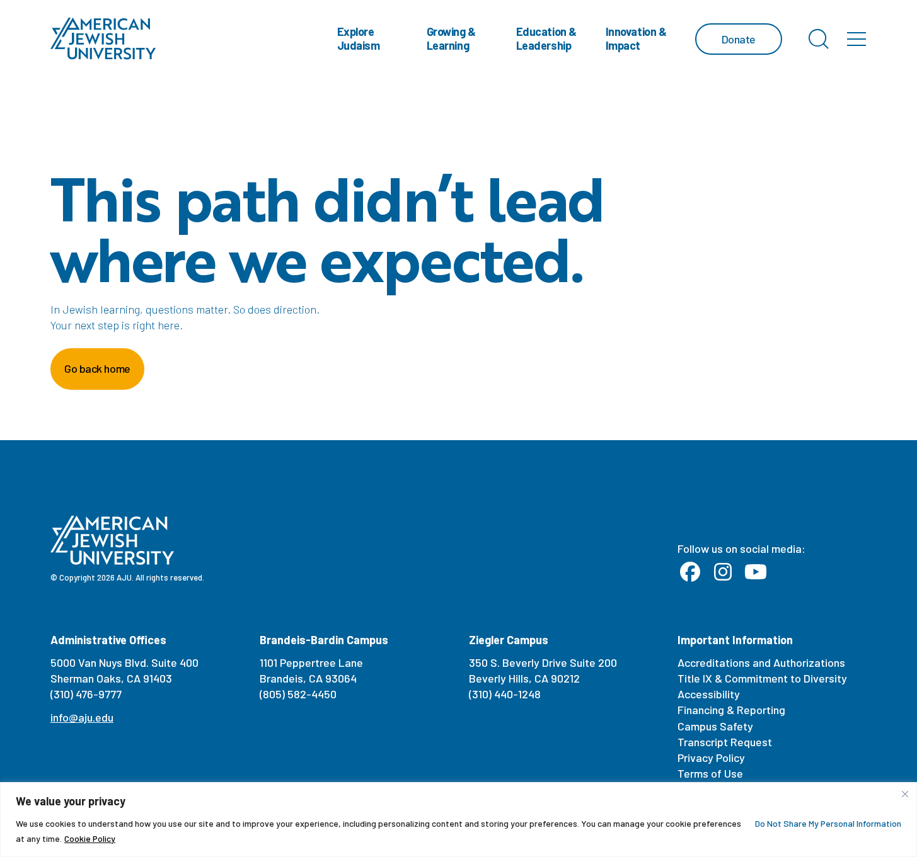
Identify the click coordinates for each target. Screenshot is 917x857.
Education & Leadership (546, 38)
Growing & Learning (451, 38)
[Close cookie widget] (905, 794)
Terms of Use (710, 773)
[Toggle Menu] (856, 39)
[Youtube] (755, 572)
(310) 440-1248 (505, 694)
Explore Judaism (358, 38)
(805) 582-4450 (298, 694)
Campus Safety (715, 726)
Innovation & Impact (636, 38)
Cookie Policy (89, 838)
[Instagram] (722, 572)
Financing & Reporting (731, 710)
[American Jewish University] (103, 39)
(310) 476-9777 (86, 694)
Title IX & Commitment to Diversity (762, 678)
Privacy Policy (711, 757)
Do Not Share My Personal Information (828, 823)
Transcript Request (725, 742)
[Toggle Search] (819, 39)
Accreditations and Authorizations (761, 662)
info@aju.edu (81, 717)
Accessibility (709, 694)
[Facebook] (690, 572)
